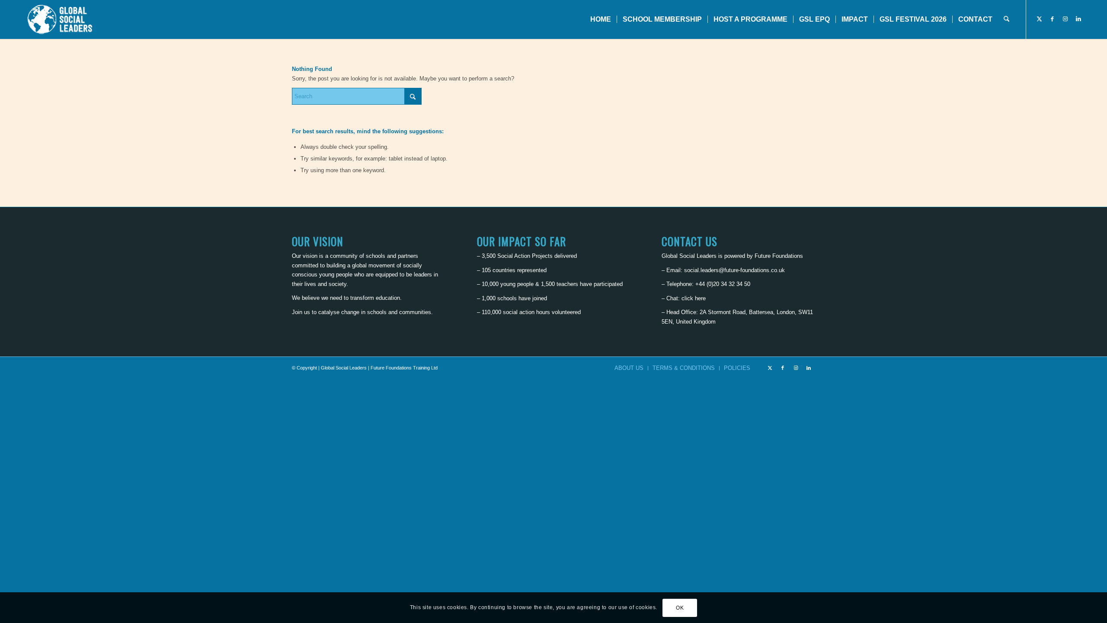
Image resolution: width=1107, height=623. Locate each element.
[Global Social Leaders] (60, 19)
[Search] (1006, 19)
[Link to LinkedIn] (1078, 19)
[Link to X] (1039, 19)
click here (693, 298)
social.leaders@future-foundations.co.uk (734, 270)
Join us (301, 312)
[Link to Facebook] (1052, 19)
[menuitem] (601, 19)
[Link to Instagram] (1065, 19)
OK (680, 608)
